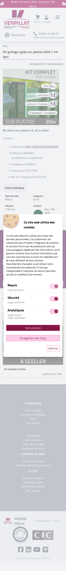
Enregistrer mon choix (33, 338)
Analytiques (16, 310)
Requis (12, 285)
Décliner (53, 348)
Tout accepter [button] (33, 328)
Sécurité (13, 297)
